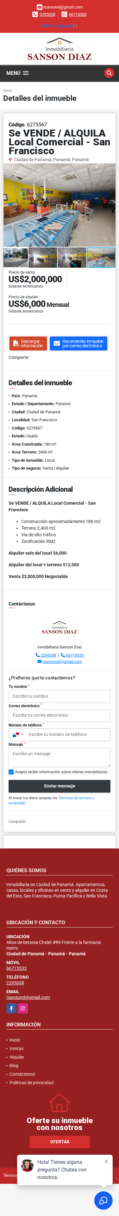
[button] (110, 169)
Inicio (7, 90)
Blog (14, 1065)
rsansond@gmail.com (62, 661)
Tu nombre (19, 686)
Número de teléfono (26, 724)
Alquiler (17, 1057)
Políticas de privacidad (32, 1082)
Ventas (16, 1048)
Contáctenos (22, 1074)
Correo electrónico (25, 705)
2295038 (47, 14)
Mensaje (17, 744)
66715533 (78, 14)
